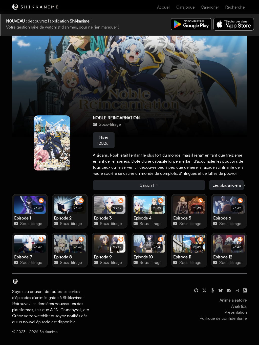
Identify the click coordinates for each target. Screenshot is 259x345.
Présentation (235, 312)
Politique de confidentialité (223, 318)
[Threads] (212, 289)
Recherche (235, 7)
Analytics (239, 306)
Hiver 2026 (104, 140)
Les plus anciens (227, 185)
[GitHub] (196, 289)
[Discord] (229, 289)
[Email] (237, 289)
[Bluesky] (221, 289)
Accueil (163, 7)
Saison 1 (147, 185)
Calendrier (210, 7)
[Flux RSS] (245, 289)
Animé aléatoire (233, 300)
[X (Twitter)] (204, 289)
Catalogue (185, 7)
